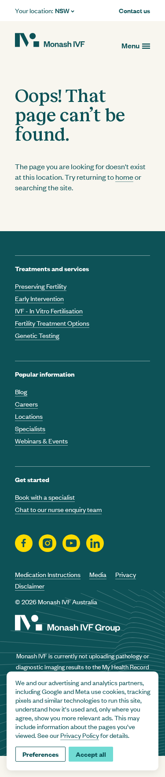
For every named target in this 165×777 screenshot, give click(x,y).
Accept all (91, 754)
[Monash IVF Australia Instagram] (47, 543)
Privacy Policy (79, 735)
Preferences (40, 754)
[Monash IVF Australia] (50, 41)
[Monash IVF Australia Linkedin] (95, 543)
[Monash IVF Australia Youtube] (71, 543)
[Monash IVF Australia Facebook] (24, 543)
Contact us (134, 10)
